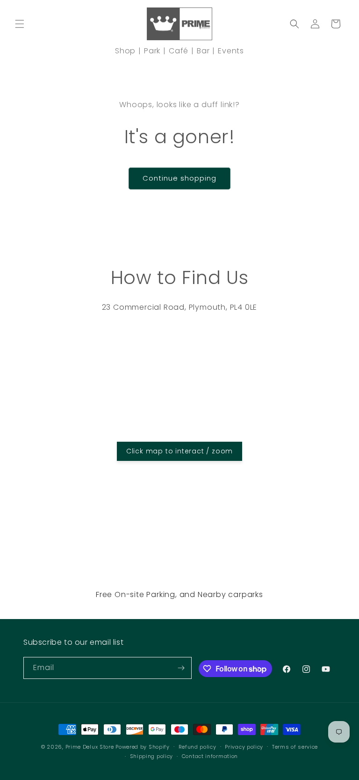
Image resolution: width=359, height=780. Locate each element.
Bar (203, 50)
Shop (125, 50)
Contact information (210, 756)
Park (152, 50)
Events (231, 50)
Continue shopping (179, 178)
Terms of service (295, 747)
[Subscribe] (181, 668)
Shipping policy (151, 756)
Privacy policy (244, 747)
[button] (19, 24)
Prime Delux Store (89, 747)
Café (178, 50)
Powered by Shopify (142, 747)
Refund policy (197, 747)
